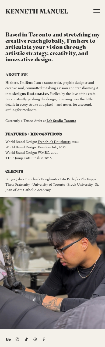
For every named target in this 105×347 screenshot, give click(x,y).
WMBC (43, 152)
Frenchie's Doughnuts (54, 141)
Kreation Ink (47, 146)
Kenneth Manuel (36, 10)
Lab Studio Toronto (61, 120)
